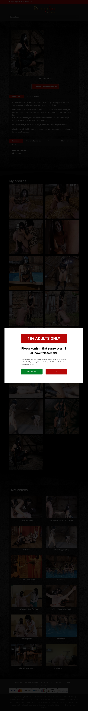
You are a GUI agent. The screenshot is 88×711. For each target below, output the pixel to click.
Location (15, 141)
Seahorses (61, 639)
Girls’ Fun (26, 550)
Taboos (51, 141)
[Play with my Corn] (26, 655)
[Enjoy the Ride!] (26, 507)
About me (16, 96)
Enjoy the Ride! (27, 520)
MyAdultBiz (26, 697)
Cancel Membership (43, 685)
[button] (26, 201)
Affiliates (18, 682)
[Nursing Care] (26, 626)
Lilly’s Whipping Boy (61, 550)
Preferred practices (33, 141)
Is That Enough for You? (61, 609)
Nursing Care (26, 639)
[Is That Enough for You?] (61, 596)
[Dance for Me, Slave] (26, 566)
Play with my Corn (26, 668)
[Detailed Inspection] (61, 655)
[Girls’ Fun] (26, 537)
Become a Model (31, 682)
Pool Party (61, 579)
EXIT (56, 372)
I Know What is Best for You (27, 609)
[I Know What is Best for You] (26, 596)
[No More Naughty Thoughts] (61, 507)
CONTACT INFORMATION (45, 86)
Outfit (14, 144)
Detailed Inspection (61, 668)
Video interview (33, 96)
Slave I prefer (66, 141)
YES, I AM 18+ (31, 372)
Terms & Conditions (63, 682)
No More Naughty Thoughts (61, 520)
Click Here (71, 699)
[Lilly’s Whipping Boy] (61, 537)
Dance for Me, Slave (27, 579)
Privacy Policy (46, 682)
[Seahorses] (61, 626)
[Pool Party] (61, 566)
